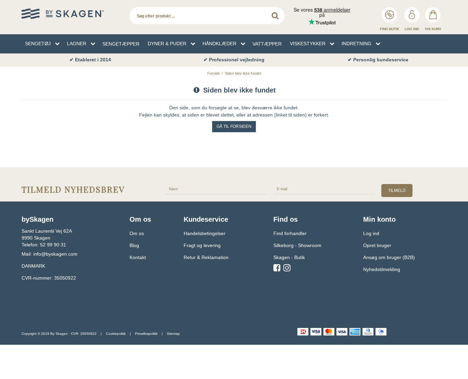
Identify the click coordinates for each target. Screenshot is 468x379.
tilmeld (397, 190)
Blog (134, 245)
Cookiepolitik (116, 333)
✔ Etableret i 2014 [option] (90, 59)
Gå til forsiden (234, 126)
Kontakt (138, 257)
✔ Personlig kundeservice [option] (378, 59)
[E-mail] (323, 188)
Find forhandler (290, 233)
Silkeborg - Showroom (297, 245)
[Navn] (216, 188)
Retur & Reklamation (206, 257)
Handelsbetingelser (204, 233)
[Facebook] (277, 269)
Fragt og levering (202, 245)
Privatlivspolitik (146, 333)
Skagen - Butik (289, 257)
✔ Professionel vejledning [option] (234, 59)
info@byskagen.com (55, 254)
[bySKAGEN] (72, 14)
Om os (137, 233)
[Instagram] (287, 269)
